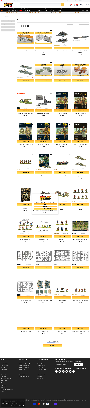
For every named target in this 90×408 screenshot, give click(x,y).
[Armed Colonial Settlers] (25, 226)
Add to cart (25, 48)
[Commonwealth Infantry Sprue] (25, 257)
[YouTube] (70, 371)
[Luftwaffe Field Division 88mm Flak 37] (25, 100)
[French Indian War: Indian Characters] (80, 287)
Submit (78, 364)
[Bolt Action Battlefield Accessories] (80, 226)
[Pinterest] (63, 371)
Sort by (76, 26)
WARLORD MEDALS (85, 10)
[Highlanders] (25, 162)
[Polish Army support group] (80, 100)
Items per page (63, 26)
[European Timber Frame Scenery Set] (80, 70)
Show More (53, 345)
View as (18, 26)
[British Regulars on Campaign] (80, 194)
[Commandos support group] (43, 131)
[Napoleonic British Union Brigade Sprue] (80, 318)
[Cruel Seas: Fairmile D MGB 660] (25, 70)
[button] (22, 26)
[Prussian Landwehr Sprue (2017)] (43, 318)
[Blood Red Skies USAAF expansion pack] (43, 287)
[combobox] (40, 4)
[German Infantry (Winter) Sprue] (80, 257)
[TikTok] (66, 371)
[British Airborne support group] (62, 131)
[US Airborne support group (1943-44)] (25, 131)
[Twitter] (73, 371)
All (5, 16)
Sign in (83, 5)
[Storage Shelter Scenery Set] (43, 70)
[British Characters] (62, 287)
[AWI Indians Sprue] (62, 318)
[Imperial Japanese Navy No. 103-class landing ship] (80, 37)
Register (87, 4)
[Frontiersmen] (62, 226)
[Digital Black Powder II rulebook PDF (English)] (25, 194)
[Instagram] (60, 371)
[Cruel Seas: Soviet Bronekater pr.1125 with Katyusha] (80, 162)
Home (2, 16)
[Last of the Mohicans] (43, 226)
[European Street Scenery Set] (25, 37)
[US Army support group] (62, 100)
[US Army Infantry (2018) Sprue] (25, 287)
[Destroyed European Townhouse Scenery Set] (43, 37)
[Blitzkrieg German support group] (80, 131)
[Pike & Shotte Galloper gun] (62, 194)
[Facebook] (56, 371)
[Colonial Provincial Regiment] (62, 162)
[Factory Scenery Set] (62, 70)
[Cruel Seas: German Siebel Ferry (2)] (62, 37)
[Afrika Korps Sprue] (62, 257)
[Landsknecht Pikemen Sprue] (25, 318)
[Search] (42, 4)
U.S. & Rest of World (83, 0)
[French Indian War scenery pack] (43, 100)
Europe (76, 0)
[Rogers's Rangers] (43, 162)
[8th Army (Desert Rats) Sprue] (43, 257)
